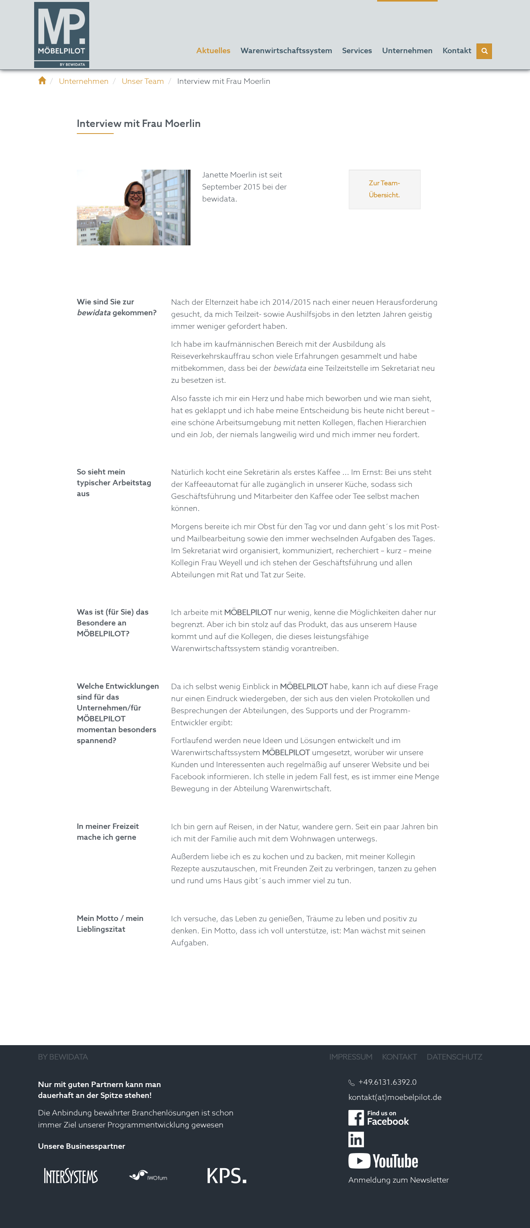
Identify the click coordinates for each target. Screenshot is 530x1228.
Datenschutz (454, 1057)
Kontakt (399, 1057)
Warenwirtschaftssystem (286, 51)
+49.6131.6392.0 (388, 1083)
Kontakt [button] (457, 51)
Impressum (350, 1057)
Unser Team (143, 82)
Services (357, 51)
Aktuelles (213, 51)
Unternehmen (407, 51)
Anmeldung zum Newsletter (398, 1181)
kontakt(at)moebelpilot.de (395, 1098)
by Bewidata (63, 1057)
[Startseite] (42, 82)
